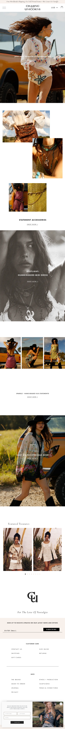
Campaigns (44, 684)
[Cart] (62, 7)
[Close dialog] (61, 704)
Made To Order (18, 684)
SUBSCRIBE (51, 629)
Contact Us (16, 649)
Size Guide (44, 649)
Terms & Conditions (48, 688)
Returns (43, 653)
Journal (15, 688)
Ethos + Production (48, 679)
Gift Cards (16, 657)
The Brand (16, 679)
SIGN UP (17, 722)
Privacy (15, 692)
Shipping (15, 653)
